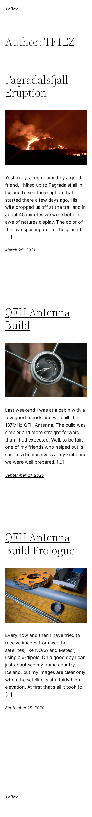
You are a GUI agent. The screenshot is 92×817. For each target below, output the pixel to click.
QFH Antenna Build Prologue (40, 544)
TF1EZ (12, 8)
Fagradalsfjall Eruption (36, 86)
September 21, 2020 (24, 475)
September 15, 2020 (24, 707)
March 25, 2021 (20, 249)
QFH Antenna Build (37, 319)
